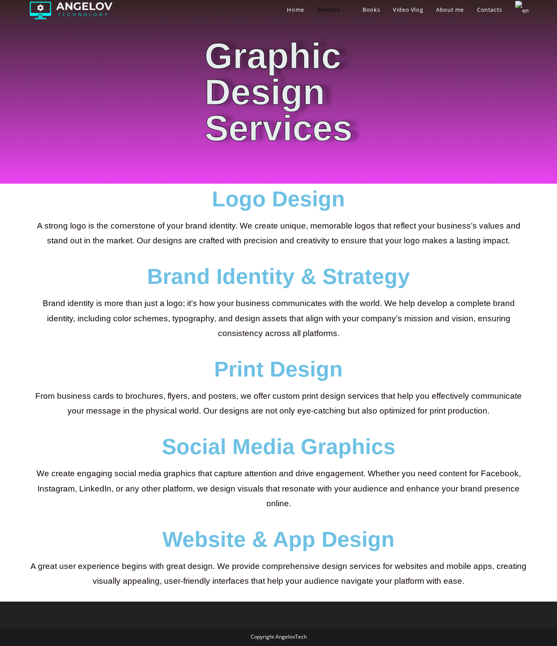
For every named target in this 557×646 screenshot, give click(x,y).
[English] (522, 10)
